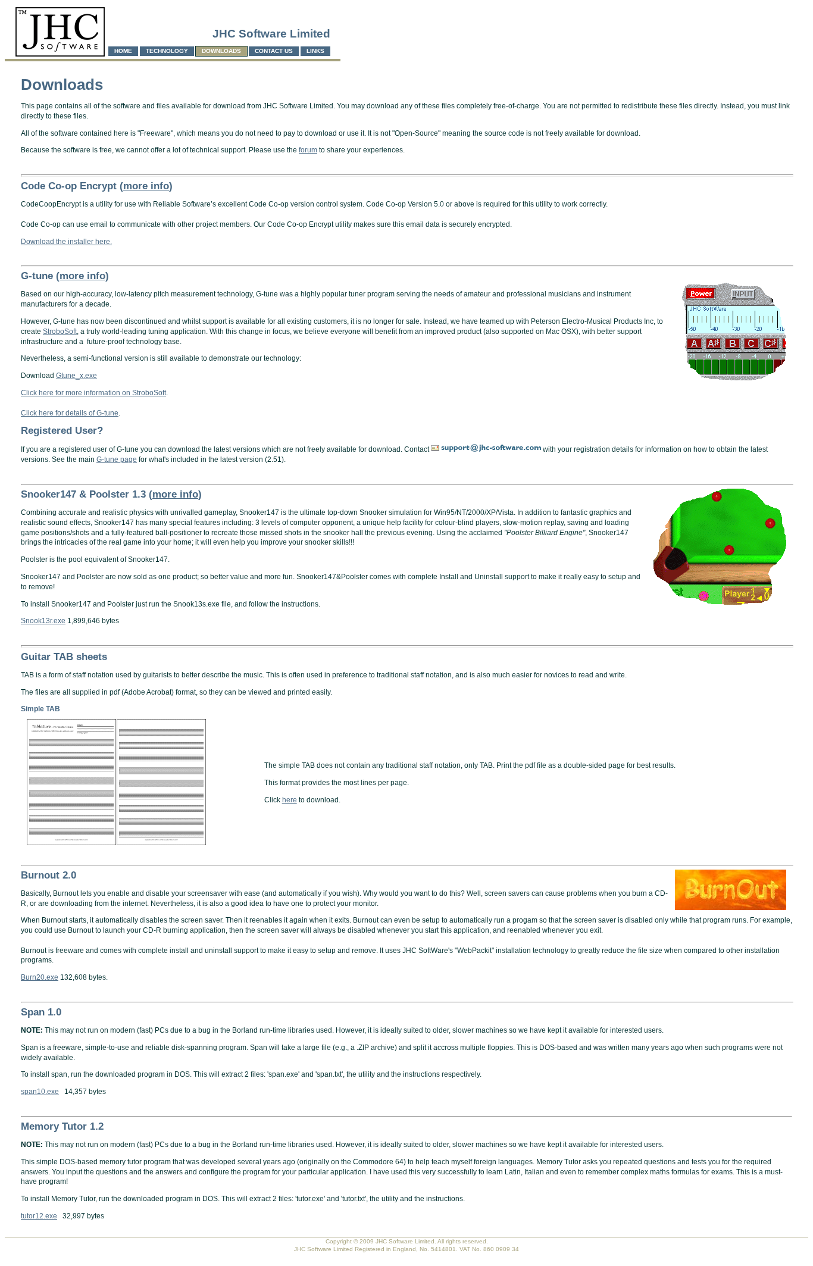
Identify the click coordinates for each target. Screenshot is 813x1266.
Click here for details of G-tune (69, 413)
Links (315, 51)
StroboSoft (60, 331)
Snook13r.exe (43, 621)
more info (146, 186)
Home (123, 51)
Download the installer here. (66, 241)
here (289, 800)
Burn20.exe (39, 977)
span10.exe (40, 1091)
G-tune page (116, 459)
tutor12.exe (39, 1216)
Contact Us (274, 51)
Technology (167, 51)
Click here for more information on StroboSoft (93, 393)
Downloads (221, 51)
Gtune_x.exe (76, 375)
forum (308, 150)
